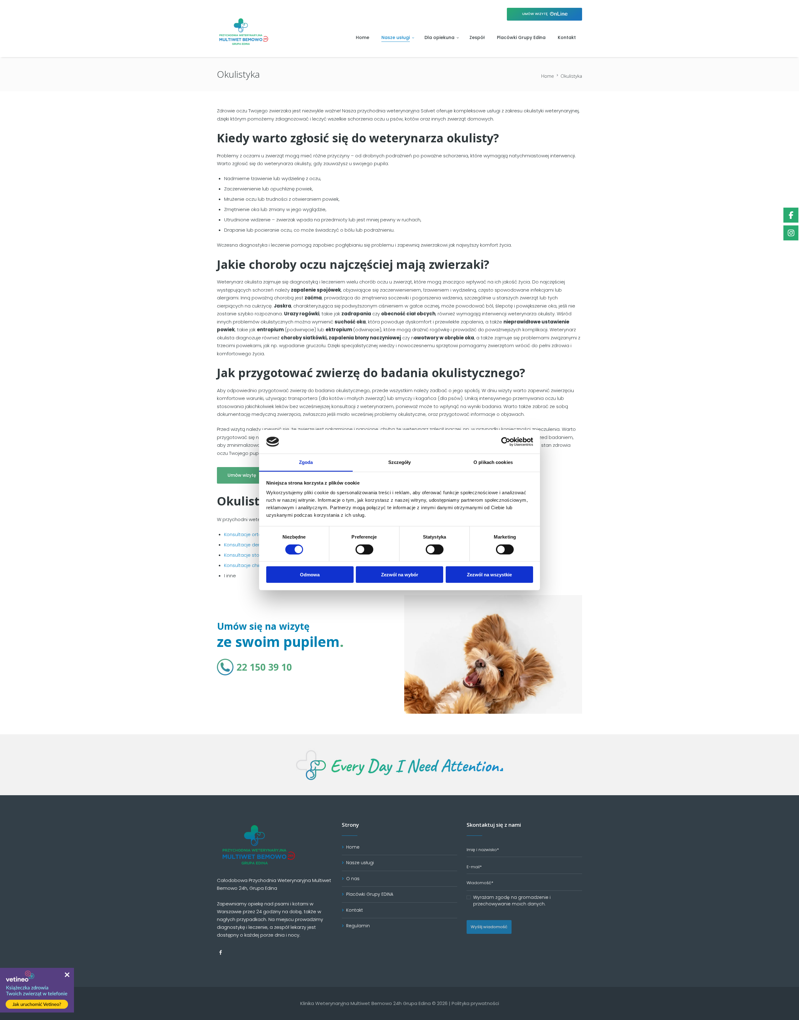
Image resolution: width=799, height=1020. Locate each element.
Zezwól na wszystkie (489, 574)
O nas (353, 878)
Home (547, 76)
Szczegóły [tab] (399, 462)
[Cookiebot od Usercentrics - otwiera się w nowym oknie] (505, 441)
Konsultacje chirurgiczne (251, 565)
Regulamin (358, 926)
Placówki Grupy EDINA (369, 894)
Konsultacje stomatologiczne (257, 555)
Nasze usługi (360, 863)
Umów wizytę (535, 14)
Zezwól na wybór (399, 574)
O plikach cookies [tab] (493, 462)
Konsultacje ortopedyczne (254, 534)
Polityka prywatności (475, 1003)
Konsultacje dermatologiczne (258, 544)
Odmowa (310, 574)
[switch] (364, 549)
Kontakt (354, 910)
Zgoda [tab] (306, 462)
